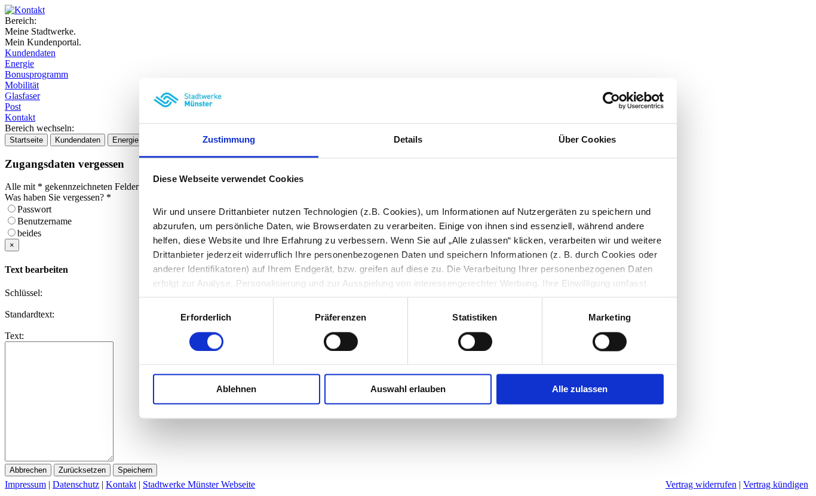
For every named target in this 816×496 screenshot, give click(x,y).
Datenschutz (76, 484)
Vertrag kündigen (775, 484)
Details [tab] (408, 140)
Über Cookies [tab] (587, 140)
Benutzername (48, 221)
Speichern (135, 470)
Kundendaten (30, 53)
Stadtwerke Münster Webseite (199, 484)
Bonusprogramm (36, 74)
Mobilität (22, 85)
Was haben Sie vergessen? (58, 197)
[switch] (341, 341)
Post (13, 106)
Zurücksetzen (82, 470)
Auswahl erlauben (408, 389)
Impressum (25, 484)
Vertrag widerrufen (701, 484)
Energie (19, 63)
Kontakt (20, 117)
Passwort (38, 209)
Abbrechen (28, 470)
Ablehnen (236, 389)
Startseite (26, 139)
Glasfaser (22, 96)
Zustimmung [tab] (229, 140)
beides (32, 233)
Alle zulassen (580, 389)
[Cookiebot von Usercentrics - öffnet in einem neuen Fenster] (611, 100)
